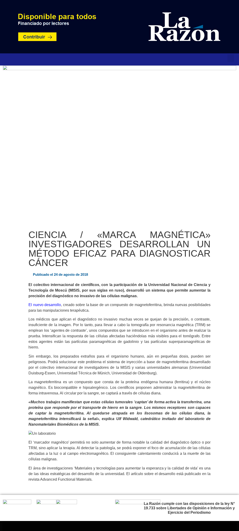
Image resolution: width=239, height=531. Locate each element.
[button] (230, 58)
